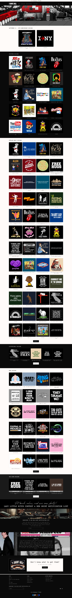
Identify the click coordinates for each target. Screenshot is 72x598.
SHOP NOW (45, 567)
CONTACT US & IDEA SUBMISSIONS (14, 579)
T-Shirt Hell (37, 596)
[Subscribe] (42, 528)
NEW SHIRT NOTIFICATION (13, 583)
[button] (29, 4)
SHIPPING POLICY (29, 582)
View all (36, 341)
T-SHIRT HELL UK (48, 579)
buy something (45, 547)
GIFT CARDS (10, 582)
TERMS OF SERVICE (30, 579)
